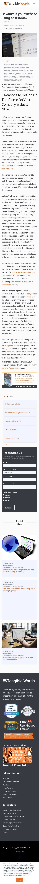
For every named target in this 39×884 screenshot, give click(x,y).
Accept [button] (19, 880)
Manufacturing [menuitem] (8, 788)
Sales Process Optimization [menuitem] (12, 810)
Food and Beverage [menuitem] (9, 791)
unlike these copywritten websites (16, 217)
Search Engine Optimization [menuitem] (12, 823)
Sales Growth (11, 430)
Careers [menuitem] (5, 832)
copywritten (32, 294)
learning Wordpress (10, 368)
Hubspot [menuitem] (6, 779)
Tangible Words (19, 25)
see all (5, 444)
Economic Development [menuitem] (11, 782)
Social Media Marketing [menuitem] (11, 826)
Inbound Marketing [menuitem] (9, 813)
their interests (7, 169)
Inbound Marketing (13, 421)
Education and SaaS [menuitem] (9, 794)
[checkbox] (19, 498)
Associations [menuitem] (7, 798)
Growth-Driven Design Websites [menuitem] (14, 816)
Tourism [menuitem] (6, 785)
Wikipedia (9, 345)
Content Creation (8, 25)
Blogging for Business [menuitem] (10, 829)
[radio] (19, 495)
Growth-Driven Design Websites (12, 29)
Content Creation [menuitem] (9, 820)
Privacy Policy (20, 852)
